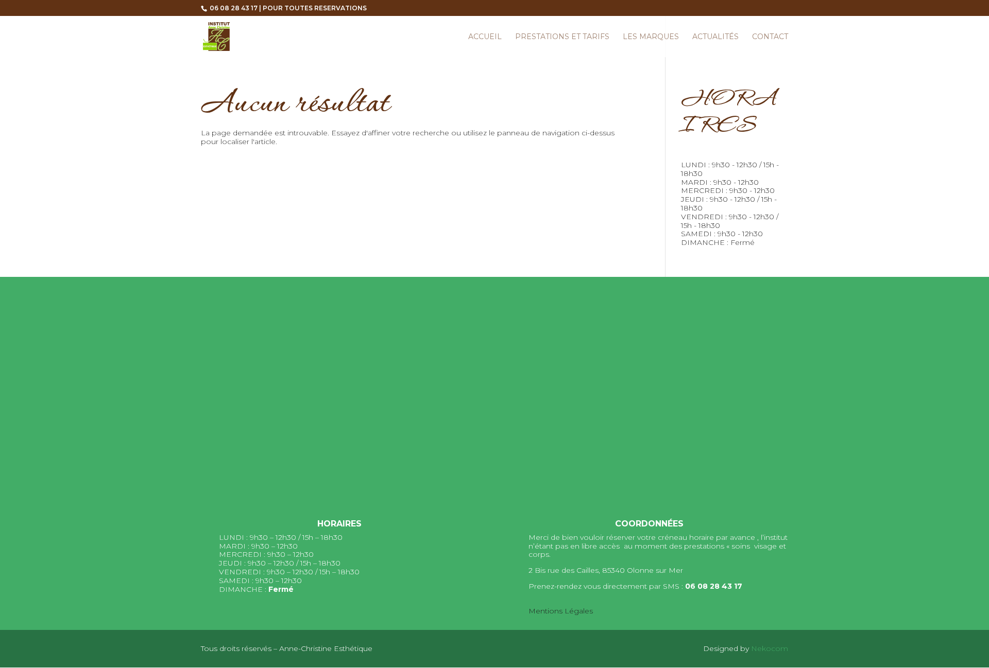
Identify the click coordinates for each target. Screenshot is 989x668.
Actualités (715, 37)
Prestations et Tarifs (562, 37)
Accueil (485, 37)
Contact (770, 37)
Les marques (651, 37)
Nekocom (769, 648)
